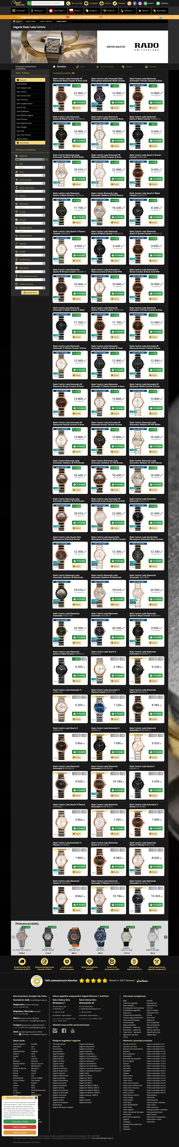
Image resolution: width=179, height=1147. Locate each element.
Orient (33, 1073)
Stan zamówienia (153, 1024)
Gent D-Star (21, 107)
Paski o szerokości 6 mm (156, 1044)
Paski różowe (152, 1114)
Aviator (16, 1056)
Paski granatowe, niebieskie (157, 1109)
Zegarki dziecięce (59, 1073)
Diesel (15, 1095)
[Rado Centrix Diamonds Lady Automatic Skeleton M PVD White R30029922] (138, 441)
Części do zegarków (130, 1003)
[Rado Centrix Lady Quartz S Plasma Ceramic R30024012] (62, 250)
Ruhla (33, 1087)
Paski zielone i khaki (154, 1119)
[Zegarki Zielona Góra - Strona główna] (18, 3)
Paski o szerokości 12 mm (156, 1056)
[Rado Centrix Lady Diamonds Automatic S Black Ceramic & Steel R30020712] (62, 327)
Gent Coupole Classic (25, 103)
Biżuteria (126, 1051)
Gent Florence (22, 119)
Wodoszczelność (26, 236)
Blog (124, 1000)
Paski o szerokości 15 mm (156, 1063)
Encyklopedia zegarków (131, 1010)
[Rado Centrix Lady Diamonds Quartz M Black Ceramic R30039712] (62, 136)
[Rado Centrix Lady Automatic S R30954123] (62, 709)
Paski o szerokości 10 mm (156, 1051)
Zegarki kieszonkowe (60, 1080)
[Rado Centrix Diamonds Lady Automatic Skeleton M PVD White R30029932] (62, 174)
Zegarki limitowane (60, 1085)
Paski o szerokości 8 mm (156, 1046)
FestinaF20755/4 (100, 949)
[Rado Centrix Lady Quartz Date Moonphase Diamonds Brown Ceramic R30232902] (62, 556)
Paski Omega (128, 1097)
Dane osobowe (128, 1005)
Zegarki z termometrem (88, 1065)
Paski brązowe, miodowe (156, 1102)
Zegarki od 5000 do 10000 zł (89, 1092)
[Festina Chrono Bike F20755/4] (100, 936)
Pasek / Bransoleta (27, 188)
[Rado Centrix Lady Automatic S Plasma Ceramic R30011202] (100, 709)
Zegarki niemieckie (59, 1095)
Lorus (33, 1053)
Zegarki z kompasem (86, 1061)
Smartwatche (58, 1051)
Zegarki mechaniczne (60, 1090)
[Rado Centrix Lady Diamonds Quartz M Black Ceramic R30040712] (100, 250)
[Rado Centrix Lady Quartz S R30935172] (138, 785)
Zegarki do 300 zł (85, 1078)
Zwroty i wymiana (153, 1029)
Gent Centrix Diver (24, 95)
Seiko (33, 1092)
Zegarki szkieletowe (86, 1044)
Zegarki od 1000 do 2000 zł (89, 1087)
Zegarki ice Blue (58, 1061)
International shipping (131, 1020)
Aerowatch (17, 1046)
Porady (149, 1015)
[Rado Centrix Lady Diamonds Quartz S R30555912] (62, 900)
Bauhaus (16, 1061)
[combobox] (47, 3)
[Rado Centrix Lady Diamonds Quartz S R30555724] (100, 861)
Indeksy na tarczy (26, 284)
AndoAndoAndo (19, 1051)
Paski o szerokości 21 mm (156, 1078)
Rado (70, 80)
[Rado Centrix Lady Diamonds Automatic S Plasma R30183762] (100, 900)
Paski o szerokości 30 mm (156, 1092)
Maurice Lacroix (37, 1063)
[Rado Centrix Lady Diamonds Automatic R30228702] (100, 632)
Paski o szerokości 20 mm (156, 1075)
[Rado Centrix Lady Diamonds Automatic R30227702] (62, 632)
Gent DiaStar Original (25, 115)
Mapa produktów (129, 1024)
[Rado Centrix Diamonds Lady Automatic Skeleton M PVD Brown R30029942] (62, 518)
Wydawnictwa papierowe (132, 1124)
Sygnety (126, 1119)
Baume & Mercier (19, 1068)
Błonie (15, 1073)
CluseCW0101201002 (152, 949)
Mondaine (35, 1068)
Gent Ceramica (22, 99)
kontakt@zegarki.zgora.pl (38, 999)
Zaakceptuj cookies (20, 1121)
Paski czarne (151, 1104)
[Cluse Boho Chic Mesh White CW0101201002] (152, 936)
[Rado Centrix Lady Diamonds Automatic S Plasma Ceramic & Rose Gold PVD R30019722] (62, 365)
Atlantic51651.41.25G (126, 949)
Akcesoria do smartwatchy (133, 1048)
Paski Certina (128, 1075)
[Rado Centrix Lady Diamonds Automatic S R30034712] (138, 670)
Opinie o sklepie (152, 1010)
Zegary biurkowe (85, 1102)
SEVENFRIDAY (36, 1095)
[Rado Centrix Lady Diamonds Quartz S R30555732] (138, 709)
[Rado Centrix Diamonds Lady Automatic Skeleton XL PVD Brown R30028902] (100, 479)
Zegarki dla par (58, 1058)
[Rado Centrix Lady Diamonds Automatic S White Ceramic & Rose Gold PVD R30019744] (100, 136)
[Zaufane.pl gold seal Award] (37, 981)
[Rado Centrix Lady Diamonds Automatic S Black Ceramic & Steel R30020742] (100, 365)
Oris (32, 1075)
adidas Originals (19, 1044)
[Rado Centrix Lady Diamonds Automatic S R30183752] (100, 785)
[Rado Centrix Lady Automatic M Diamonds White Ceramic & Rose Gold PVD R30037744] (138, 403)
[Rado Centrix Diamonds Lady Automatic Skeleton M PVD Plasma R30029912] (100, 212)
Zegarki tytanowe (85, 1051)
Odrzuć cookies (19, 1127)
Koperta (23, 196)
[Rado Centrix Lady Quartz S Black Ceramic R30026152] (138, 212)
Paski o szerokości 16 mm (156, 1065)
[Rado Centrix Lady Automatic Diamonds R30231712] (138, 518)
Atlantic (16, 1053)
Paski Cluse (127, 1078)
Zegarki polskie (58, 1099)
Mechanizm (24, 204)
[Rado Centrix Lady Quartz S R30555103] (100, 670)
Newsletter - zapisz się (131, 1027)
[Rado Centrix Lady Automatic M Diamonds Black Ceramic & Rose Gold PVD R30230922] (62, 97)
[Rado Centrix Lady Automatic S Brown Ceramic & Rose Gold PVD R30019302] (138, 288)
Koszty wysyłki (128, 1022)
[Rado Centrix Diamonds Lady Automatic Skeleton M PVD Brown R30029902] (62, 479)
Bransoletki (127, 1056)
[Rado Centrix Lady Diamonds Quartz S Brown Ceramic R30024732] (100, 327)
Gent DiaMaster (23, 111)
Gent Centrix (21, 91)
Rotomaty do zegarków (131, 1116)
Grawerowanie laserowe (132, 1015)
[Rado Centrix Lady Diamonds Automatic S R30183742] (138, 747)
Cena (21, 172)
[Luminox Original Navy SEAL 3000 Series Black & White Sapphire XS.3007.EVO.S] (48, 936)
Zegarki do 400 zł (85, 1080)
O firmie (150, 1007)
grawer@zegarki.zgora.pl (37, 1027)
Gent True (20, 131)
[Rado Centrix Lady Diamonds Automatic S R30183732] (62, 785)
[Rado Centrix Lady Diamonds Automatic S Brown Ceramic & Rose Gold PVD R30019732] (138, 97)
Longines (34, 1051)
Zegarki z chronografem (88, 1056)
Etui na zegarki (128, 1061)
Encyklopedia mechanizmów (133, 1007)
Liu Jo (33, 1048)
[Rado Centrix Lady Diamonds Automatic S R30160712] (138, 900)
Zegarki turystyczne (86, 1048)
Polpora (34, 1082)
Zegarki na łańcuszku (60, 1092)
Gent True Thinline (24, 135)
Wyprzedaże (24, 142)
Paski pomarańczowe (154, 1112)
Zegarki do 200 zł (85, 1075)
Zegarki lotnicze (58, 1087)
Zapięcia (126, 1126)
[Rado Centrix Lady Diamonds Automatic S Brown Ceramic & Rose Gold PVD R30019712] (138, 327)
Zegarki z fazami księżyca (88, 1058)
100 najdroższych (59, 1044)
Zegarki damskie (59, 1053)
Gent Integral (22, 127)
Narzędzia (127, 1068)
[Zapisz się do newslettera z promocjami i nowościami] (129, 3)
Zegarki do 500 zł (85, 1082)
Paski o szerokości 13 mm (156, 1058)
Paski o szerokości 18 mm (156, 1070)
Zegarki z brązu (58, 1065)
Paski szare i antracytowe (156, 1116)
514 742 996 (23, 1013)
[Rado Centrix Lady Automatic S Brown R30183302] (138, 823)
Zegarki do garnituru (60, 1070)
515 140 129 (23, 1007)
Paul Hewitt (35, 1080)
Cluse (15, 1087)
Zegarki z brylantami (86, 1053)
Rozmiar (23, 220)
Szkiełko (23, 244)
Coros (15, 1090)
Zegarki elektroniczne (61, 1075)
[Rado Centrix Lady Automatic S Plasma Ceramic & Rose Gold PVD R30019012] (100, 288)
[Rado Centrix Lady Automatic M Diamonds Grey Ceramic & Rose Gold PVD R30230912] (100, 518)
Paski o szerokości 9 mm (156, 1048)
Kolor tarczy (24, 268)
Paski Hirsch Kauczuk (131, 1082)
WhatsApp (25, 1034)
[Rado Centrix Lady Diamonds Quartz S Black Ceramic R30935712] (62, 670)
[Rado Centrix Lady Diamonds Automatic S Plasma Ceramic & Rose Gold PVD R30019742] (100, 403)
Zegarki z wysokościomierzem (90, 1070)
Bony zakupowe (129, 1053)
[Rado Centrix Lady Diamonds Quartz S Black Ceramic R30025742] (62, 212)
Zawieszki (126, 1129)
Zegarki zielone (58, 1063)
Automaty (56, 1046)
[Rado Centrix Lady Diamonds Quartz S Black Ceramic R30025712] (138, 632)
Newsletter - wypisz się (132, 1029)
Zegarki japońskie (59, 1078)
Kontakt (150, 1000)
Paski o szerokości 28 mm (156, 1090)
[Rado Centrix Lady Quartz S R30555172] (62, 747)
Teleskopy (126, 1121)
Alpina (15, 1048)
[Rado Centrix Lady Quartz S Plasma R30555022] (62, 823)
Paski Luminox (128, 1092)
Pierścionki (127, 1114)
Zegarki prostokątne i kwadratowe (60, 1103)
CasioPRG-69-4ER (74, 949)
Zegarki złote (84, 1073)
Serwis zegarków (153, 1022)
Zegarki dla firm (152, 1027)
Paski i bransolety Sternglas (133, 1112)
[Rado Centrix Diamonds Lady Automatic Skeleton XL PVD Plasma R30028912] (138, 479)
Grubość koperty (26, 228)
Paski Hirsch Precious (131, 1087)
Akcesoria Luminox (130, 1046)
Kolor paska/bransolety (28, 276)
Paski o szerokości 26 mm (156, 1087)
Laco (33, 1046)
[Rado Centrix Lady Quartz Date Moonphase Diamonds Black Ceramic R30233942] (138, 556)
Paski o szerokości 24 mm (156, 1085)
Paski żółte (151, 1121)
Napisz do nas (152, 1005)
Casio (15, 1082)
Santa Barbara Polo (38, 1090)
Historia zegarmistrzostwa (133, 1017)
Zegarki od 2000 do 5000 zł (89, 1090)
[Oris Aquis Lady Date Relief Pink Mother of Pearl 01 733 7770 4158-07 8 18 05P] (21, 936)
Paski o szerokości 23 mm (156, 1082)
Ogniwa (126, 1073)
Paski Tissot (127, 1107)
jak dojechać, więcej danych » (62, 1015)
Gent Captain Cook (24, 87)
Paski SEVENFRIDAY (130, 1104)
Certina (16, 1085)
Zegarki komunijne (153, 1032)
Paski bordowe (152, 1099)
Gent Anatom (22, 84)
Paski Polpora (128, 1099)
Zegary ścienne (84, 1099)
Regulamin (151, 1020)
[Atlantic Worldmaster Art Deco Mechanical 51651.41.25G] (126, 936)
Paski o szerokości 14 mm (156, 1061)
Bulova (15, 1075)
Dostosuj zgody (20, 1132)
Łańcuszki (126, 1065)
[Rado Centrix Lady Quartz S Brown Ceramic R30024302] (138, 174)
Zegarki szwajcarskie (87, 1046)
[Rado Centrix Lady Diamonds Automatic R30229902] (138, 594)
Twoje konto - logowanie (132, 1032)
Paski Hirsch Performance (132, 1085)
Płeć (21, 164)
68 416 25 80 (60, 1012)
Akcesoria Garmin (129, 1044)
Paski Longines (128, 1090)
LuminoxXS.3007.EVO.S (48, 949)
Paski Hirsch (127, 1080)
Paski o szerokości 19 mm (156, 1073)
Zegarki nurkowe (59, 1097)
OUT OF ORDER (36, 1078)
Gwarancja (127, 1012)
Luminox (34, 1058)
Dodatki (22, 252)
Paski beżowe (152, 1095)
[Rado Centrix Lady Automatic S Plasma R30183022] (62, 861)
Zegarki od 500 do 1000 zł (88, 1085)
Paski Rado (127, 1102)
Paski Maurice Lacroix (131, 1095)
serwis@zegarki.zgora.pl (37, 1020)
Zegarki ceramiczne (60, 1068)
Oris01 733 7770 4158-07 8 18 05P (22, 950)
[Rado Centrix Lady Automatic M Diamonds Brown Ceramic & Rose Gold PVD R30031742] (138, 365)
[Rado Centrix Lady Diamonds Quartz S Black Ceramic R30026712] (138, 136)
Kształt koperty (25, 260)
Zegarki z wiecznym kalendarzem (91, 1068)
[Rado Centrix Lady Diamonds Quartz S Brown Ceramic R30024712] (138, 250)
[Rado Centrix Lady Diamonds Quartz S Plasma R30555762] (138, 861)
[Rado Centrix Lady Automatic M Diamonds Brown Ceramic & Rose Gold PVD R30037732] (62, 403)
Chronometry (57, 1048)
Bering (15, 1070)
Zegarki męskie (58, 1056)
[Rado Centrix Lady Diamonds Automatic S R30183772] (100, 823)
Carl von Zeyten (19, 1080)
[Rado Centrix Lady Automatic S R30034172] (100, 747)
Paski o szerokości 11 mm (156, 1053)
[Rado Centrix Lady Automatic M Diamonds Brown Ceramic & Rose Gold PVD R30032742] (100, 441)
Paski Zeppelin (128, 1109)
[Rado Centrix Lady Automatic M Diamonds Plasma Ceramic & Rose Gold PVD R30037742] (62, 441)
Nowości (22, 80)
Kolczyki (126, 1063)
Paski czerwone (152, 1107)
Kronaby (34, 1044)
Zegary (81, 1097)
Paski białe (151, 1097)
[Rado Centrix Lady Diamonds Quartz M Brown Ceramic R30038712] (62, 288)
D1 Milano (17, 1092)
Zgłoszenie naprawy (130, 1034)
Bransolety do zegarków (132, 1058)
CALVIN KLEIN (18, 1078)
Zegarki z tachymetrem (87, 1063)
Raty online (151, 1017)
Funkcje (22, 212)
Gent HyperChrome (24, 123)
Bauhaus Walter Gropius (19, 1065)
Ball (14, 1058)
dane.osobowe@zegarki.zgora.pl (102, 1138)
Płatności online (153, 1012)
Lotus (33, 1056)
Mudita (33, 1070)
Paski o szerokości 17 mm (156, 1068)
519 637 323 (23, 1020)
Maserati (34, 1061)
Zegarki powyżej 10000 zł (88, 1095)
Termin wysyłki (25, 180)
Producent (23, 156)
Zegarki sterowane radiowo (63, 1107)
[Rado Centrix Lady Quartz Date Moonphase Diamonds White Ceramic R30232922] (100, 556)
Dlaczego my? (152, 1003)
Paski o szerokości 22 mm (156, 1080)
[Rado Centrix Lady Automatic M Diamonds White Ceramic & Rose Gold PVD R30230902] (100, 174)
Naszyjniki (127, 1070)
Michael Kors (36, 1065)
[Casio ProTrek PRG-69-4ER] (74, 936)
